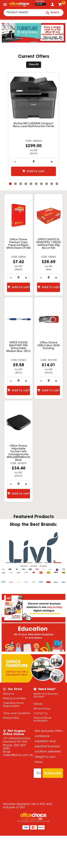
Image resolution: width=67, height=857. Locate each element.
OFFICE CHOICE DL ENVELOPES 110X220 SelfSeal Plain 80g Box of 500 (48, 243)
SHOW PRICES (40, 1)
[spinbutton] (33, 162)
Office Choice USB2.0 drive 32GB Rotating (48, 346)
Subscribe (52, 773)
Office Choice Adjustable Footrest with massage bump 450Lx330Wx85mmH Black (18, 453)
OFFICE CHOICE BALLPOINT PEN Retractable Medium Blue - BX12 (18, 347)
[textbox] (23, 12)
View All (33, 64)
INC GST (39, 4)
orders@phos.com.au (18, 755)
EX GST (35, 4)
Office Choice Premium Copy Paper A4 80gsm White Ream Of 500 (18, 243)
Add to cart (35, 171)
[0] (60, 5)
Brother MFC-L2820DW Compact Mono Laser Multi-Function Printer (33, 125)
